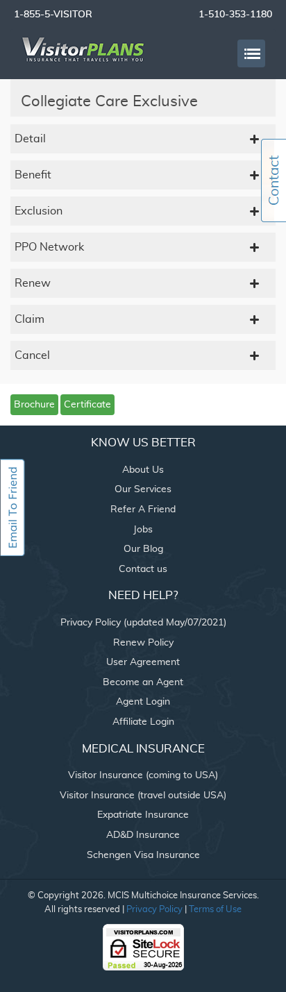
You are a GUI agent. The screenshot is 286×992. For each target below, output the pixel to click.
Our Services (143, 489)
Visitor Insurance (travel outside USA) (143, 795)
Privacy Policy (154, 909)
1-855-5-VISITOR (53, 14)
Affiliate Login (143, 722)
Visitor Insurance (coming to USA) (143, 775)
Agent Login (143, 702)
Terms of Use (215, 909)
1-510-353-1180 (235, 14)
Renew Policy (143, 643)
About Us (143, 470)
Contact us (143, 569)
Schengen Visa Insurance (143, 855)
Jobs (143, 530)
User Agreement (143, 662)
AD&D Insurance (143, 835)
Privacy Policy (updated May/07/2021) (143, 623)
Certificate (87, 405)
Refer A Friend (143, 509)
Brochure (34, 405)
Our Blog (143, 549)
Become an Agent (143, 682)
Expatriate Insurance (143, 815)
